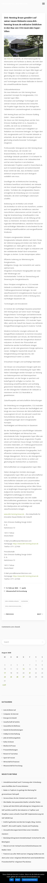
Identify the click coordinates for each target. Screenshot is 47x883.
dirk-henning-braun (12, 601)
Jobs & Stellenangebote (11, 738)
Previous (10, 614)
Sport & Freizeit (9, 758)
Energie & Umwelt (10, 718)
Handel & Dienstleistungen (13, 730)
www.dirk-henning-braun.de (14, 514)
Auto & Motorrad (9, 710)
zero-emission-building (13, 606)
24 (5, 677)
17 (5, 673)
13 (23, 669)
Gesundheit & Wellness (11, 726)
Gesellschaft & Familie (11, 722)
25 (11, 677)
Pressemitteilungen (10, 750)
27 (23, 677)
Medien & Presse (9, 746)
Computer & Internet (10, 714)
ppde (24, 588)
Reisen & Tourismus (10, 754)
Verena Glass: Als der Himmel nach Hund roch (20, 798)
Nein (17, 880)
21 (30, 673)
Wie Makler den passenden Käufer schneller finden (21, 802)
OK (12, 880)
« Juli (4, 685)
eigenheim (24, 601)
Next (39, 614)
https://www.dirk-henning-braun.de (25, 544)
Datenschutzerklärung (30, 880)
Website (10, 59)
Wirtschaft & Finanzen (11, 762)
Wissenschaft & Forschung (16, 591)
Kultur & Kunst (8, 742)
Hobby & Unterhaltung (11, 734)
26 (17, 677)
